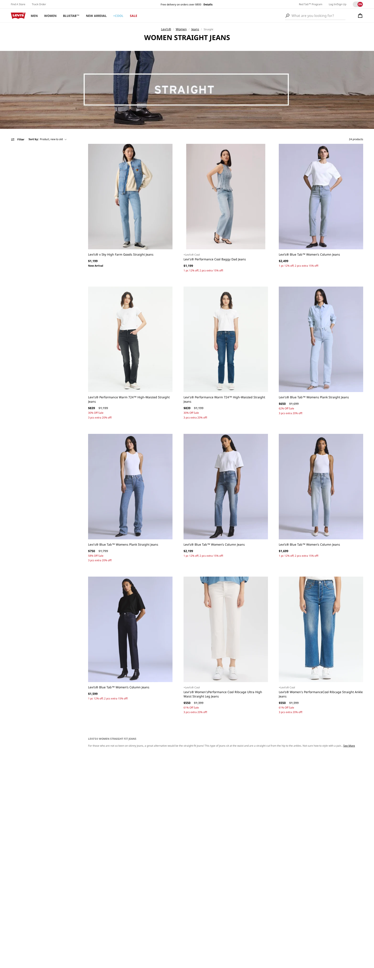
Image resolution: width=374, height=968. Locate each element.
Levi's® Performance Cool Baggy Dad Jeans (215, 259)
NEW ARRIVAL (96, 16)
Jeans (195, 29)
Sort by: (34, 139)
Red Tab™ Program (310, 4)
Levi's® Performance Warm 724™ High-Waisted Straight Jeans (129, 399)
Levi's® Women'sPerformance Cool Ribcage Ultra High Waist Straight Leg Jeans (223, 694)
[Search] (287, 15)
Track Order (39, 4)
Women (181, 29)
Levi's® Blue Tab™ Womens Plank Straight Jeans (314, 397)
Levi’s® (166, 29)
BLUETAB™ (71, 16)
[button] (360, 15)
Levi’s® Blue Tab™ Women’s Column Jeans (309, 254)
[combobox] (315, 15)
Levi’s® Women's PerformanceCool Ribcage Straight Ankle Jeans (321, 694)
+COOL (118, 16)
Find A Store (18, 4)
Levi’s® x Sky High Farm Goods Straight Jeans (120, 254)
